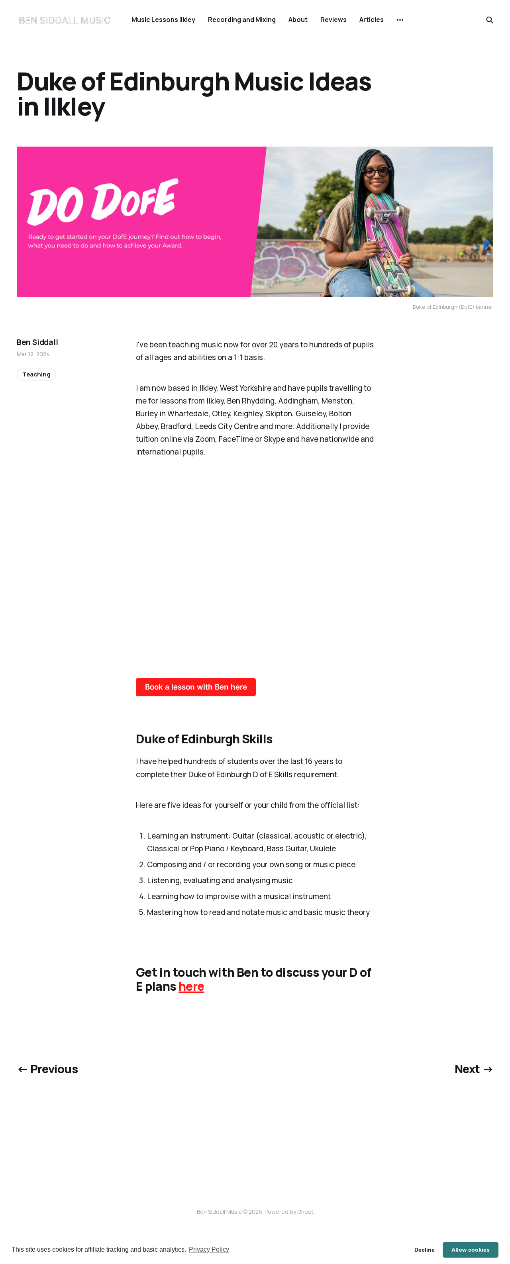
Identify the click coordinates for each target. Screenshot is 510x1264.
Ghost (305, 1211)
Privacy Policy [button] (209, 1249)
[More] (400, 20)
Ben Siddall (37, 342)
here (191, 986)
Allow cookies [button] (470, 1249)
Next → (474, 1069)
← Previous (47, 1069)
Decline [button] (424, 1249)
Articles (371, 19)
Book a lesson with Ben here (196, 687)
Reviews (333, 19)
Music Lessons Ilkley (163, 19)
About (298, 19)
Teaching (36, 374)
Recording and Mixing (242, 19)
